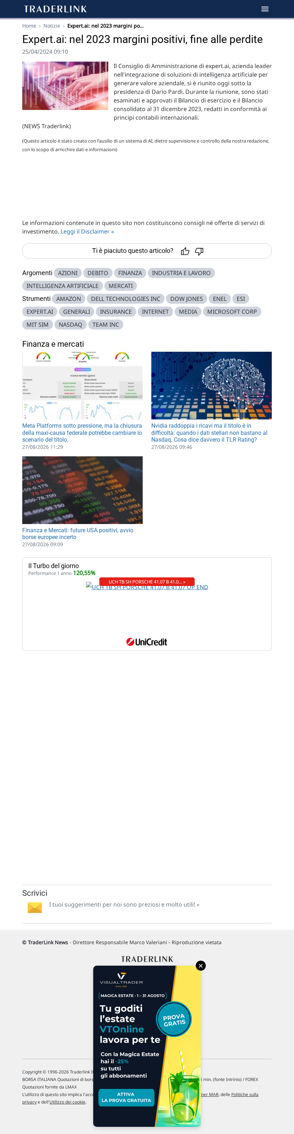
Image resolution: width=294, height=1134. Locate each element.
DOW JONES (186, 299)
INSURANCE (116, 312)
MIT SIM (38, 324)
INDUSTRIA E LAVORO (181, 273)
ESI (241, 299)
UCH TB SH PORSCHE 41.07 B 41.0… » (147, 581)
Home (29, 25)
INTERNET (155, 312)
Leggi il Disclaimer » (87, 231)
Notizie (51, 25)
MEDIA (188, 312)
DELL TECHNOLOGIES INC (125, 299)
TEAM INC (106, 324)
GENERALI (76, 312)
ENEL (220, 299)
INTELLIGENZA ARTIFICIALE (63, 286)
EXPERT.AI (40, 312)
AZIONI (67, 273)
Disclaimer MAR (202, 1094)
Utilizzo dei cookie (67, 1102)
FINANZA (130, 273)
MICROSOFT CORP (232, 312)
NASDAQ (70, 324)
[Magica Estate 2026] (147, 1046)
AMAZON (68, 299)
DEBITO (97, 273)
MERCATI (121, 286)
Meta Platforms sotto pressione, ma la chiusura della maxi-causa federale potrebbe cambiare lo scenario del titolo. (82, 432)
